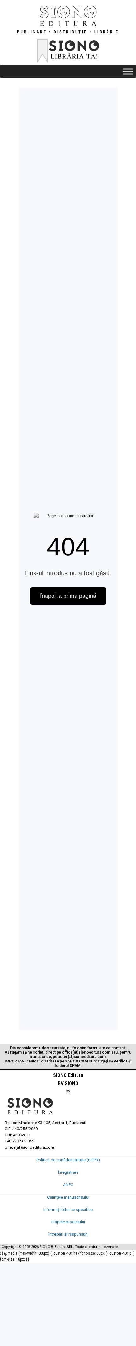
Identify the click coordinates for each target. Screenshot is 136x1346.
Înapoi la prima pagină (68, 596)
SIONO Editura (68, 1075)
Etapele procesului (68, 1222)
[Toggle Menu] (128, 71)
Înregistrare (68, 1172)
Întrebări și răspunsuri (68, 1234)
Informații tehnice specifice (68, 1209)
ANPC (68, 1184)
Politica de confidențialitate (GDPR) (68, 1160)
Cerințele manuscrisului (68, 1197)
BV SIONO (68, 1083)
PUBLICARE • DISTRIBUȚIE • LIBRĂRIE (68, 31)
